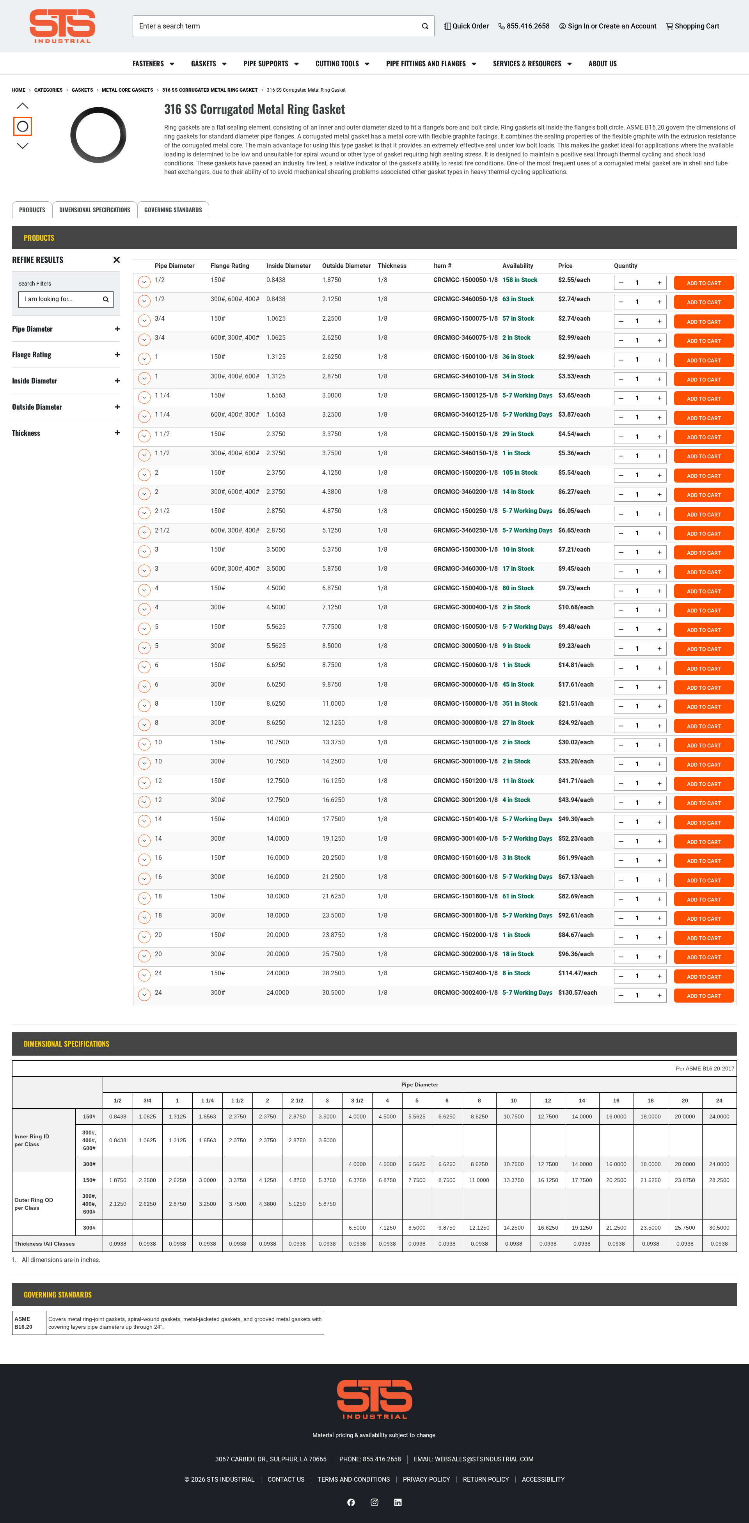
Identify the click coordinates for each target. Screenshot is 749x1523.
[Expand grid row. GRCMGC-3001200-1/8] (435, 802)
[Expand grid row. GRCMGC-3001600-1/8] (435, 879)
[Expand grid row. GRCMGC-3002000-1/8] (435, 956)
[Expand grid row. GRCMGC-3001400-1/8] (435, 841)
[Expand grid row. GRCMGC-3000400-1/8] (435, 609)
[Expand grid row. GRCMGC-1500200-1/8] (435, 475)
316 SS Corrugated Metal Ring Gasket (210, 90)
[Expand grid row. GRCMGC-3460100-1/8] (435, 379)
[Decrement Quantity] (621, 282)
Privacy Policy (426, 1480)
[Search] (425, 26)
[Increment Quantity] (659, 282)
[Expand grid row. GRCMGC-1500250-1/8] (435, 513)
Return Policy (486, 1480)
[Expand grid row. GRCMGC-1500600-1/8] (435, 667)
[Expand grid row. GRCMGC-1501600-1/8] (435, 860)
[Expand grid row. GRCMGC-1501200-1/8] (435, 783)
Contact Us (286, 1480)
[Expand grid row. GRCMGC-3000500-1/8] (435, 648)
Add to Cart (704, 283)
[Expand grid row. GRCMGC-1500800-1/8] (435, 706)
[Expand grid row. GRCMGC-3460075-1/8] (435, 340)
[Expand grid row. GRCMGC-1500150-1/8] (435, 436)
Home (18, 90)
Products (32, 209)
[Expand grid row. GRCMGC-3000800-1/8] (435, 725)
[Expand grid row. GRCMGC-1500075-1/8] (435, 321)
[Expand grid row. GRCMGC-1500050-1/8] (435, 282)
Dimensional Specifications (94, 209)
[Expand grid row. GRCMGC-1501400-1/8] (435, 821)
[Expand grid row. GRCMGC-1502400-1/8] (435, 975)
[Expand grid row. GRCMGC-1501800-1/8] (435, 899)
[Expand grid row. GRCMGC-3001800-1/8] (435, 918)
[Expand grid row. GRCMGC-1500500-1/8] (435, 629)
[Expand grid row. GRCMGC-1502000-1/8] (435, 937)
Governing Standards (173, 209)
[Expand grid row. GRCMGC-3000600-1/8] (435, 687)
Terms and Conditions (354, 1480)
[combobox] (275, 26)
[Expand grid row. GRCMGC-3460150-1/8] (435, 455)
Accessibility (543, 1480)
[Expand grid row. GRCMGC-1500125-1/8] (435, 398)
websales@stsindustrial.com (484, 1459)
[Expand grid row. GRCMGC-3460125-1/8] (435, 417)
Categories (48, 90)
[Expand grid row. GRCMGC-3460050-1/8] (435, 301)
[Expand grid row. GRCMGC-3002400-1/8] (435, 995)
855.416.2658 (382, 1459)
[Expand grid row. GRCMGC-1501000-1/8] (435, 744)
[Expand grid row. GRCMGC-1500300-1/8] (435, 552)
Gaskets (82, 90)
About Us (603, 63)
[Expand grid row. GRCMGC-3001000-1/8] (435, 764)
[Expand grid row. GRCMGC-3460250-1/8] (435, 533)
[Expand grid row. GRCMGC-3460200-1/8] (435, 494)
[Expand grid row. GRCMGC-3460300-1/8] (435, 571)
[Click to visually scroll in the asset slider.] (22, 106)
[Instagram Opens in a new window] (374, 1502)
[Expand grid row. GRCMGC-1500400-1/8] (435, 590)
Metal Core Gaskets (127, 90)
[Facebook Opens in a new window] (351, 1502)
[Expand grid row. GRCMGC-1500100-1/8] (435, 359)
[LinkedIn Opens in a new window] (398, 1502)
